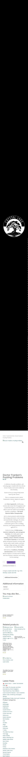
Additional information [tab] (11, 577)
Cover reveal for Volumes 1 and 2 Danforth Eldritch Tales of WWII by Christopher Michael (13, 694)
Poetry (4, 746)
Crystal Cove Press (7, 711)
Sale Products (6, 756)
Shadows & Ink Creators (9, 748)
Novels (4, 745)
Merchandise (6, 719)
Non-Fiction (6, 741)
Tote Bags (5, 734)
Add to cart (11, 562)
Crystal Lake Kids (10, 436)
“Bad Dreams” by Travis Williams (11, 691)
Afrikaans (5, 702)
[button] (22, 442)
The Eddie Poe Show (8, 732)
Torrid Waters (6, 754)
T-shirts (5, 730)
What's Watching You (8, 737)
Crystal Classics (6, 709)
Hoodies (5, 722)
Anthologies (6, 704)
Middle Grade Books (8, 739)
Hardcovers (6, 715)
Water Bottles (6, 735)
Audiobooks (6, 706)
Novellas (5, 743)
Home (4, 436)
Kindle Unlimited (7, 717)
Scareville (5, 726)
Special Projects (7, 752)
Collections (5, 708)
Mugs (4, 724)
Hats (4, 721)
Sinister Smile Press (8, 750)
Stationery (5, 728)
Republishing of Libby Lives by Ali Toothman (14, 698)
